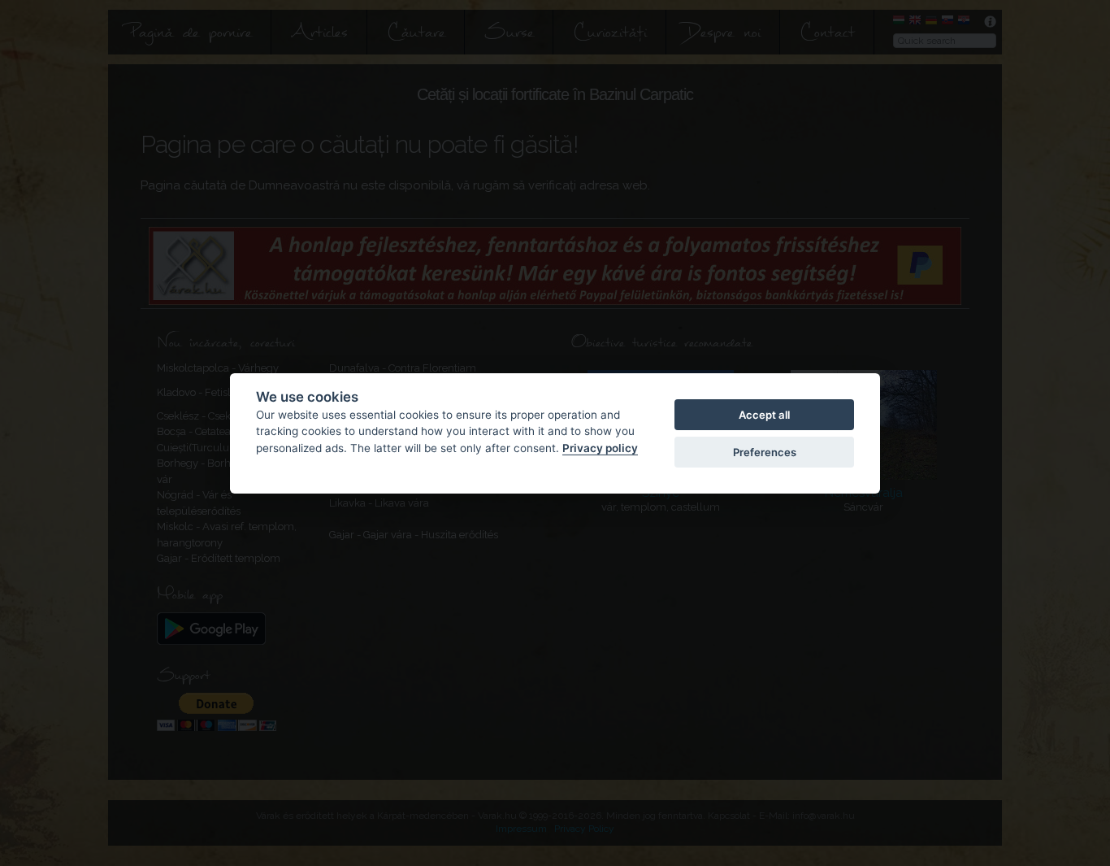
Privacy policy (600, 447)
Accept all (764, 413)
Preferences (764, 452)
